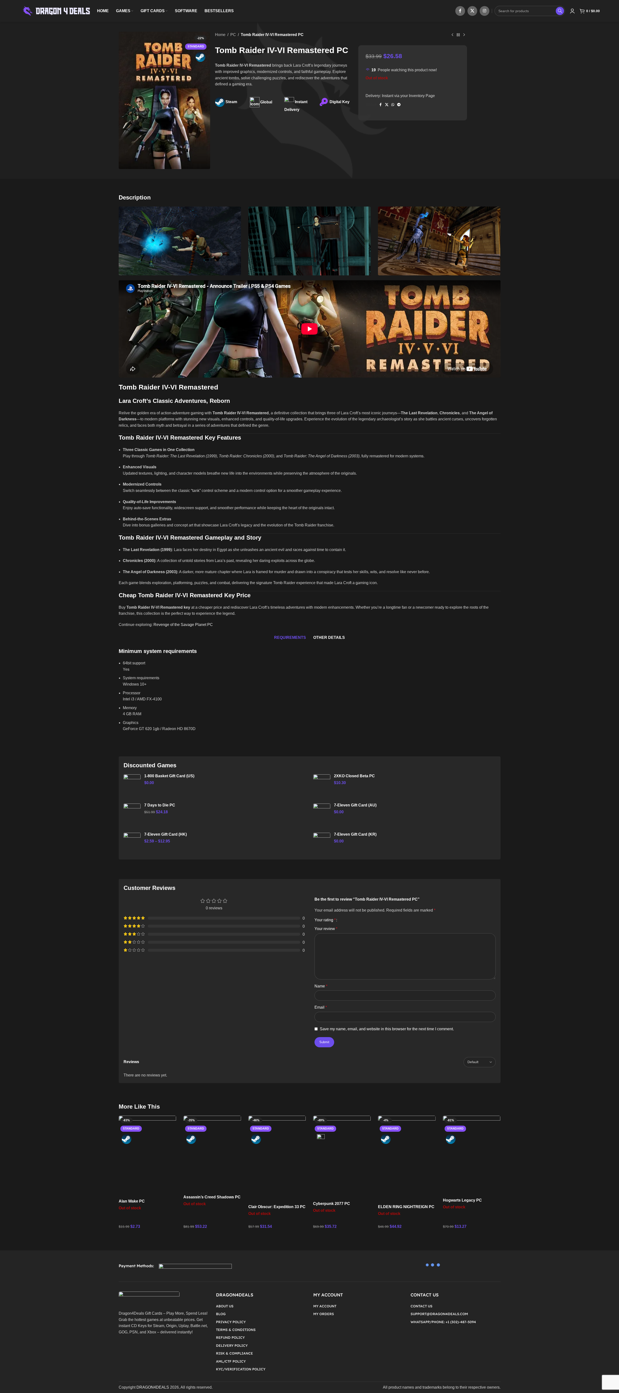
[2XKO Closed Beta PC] (321, 785)
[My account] (572, 11)
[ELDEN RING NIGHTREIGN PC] (407, 1159)
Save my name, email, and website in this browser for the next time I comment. (387, 1029)
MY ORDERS (323, 1314)
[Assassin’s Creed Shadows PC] (212, 1154)
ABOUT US (224, 1306)
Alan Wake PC (132, 1201)
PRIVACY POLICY (231, 1322)
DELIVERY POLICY (232, 1345)
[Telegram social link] (399, 104)
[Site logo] (55, 11)
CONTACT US (421, 1306)
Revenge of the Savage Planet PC (183, 625)
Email (320, 1007)
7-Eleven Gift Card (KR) (355, 834)
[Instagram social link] (484, 11)
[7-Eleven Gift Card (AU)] (321, 814)
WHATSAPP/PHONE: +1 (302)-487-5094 (443, 1322)
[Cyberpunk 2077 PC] (342, 1157)
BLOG (221, 1314)
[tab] (290, 638)
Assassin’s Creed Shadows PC (212, 1197)
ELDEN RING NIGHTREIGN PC (406, 1207)
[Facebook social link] (460, 11)
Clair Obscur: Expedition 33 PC (276, 1207)
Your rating (325, 920)
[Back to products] (458, 35)
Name (320, 986)
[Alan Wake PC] (147, 1156)
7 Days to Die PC (159, 805)
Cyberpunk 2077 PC (331, 1204)
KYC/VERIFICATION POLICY (240, 1369)
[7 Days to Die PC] (132, 814)
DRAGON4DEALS (152, 1387)
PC (233, 35)
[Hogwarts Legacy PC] (472, 1155)
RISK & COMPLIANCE (234, 1353)
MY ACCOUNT (324, 1306)
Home (220, 35)
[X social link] (472, 11)
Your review (325, 929)
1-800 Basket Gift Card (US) (169, 776)
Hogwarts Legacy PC (462, 1200)
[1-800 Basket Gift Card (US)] (132, 785)
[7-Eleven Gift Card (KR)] (321, 844)
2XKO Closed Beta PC (354, 776)
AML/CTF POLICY (231, 1361)
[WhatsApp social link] (393, 104)
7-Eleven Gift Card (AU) (355, 805)
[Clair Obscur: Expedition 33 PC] (277, 1159)
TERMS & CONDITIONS (236, 1330)
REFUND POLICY (230, 1337)
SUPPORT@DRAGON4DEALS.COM (439, 1314)
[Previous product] (452, 35)
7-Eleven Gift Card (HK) (165, 834)
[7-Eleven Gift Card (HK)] (132, 844)
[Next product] (464, 35)
